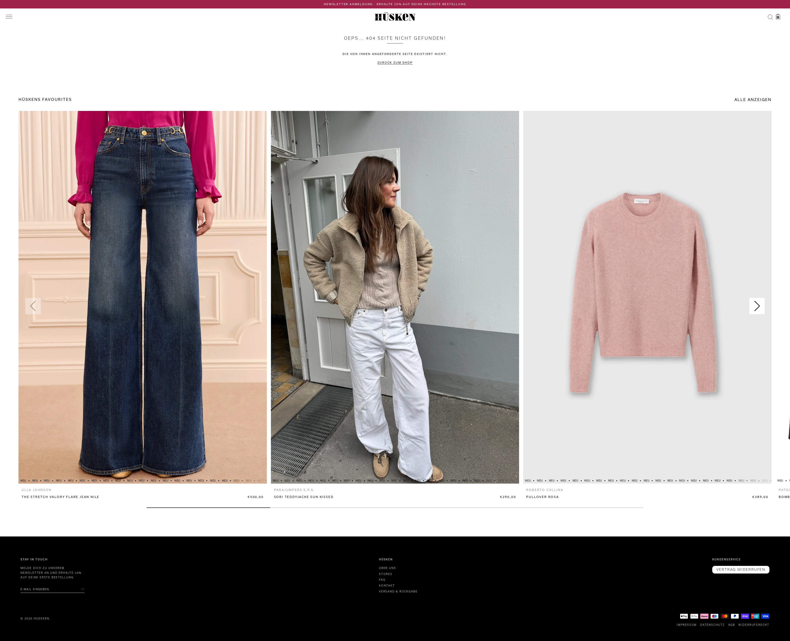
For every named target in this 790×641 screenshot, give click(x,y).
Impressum (687, 625)
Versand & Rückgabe (398, 591)
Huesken (42, 618)
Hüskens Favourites (45, 99)
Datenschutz (712, 625)
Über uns (387, 568)
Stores (386, 573)
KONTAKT (387, 585)
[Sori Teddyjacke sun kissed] (395, 297)
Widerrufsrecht (753, 625)
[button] (33, 306)
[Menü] (9, 16)
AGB (731, 625)
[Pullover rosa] (647, 297)
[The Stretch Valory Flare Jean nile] (143, 297)
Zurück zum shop (395, 62)
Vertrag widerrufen (740, 569)
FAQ (382, 579)
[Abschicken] (82, 589)
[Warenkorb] (778, 17)
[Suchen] (770, 17)
